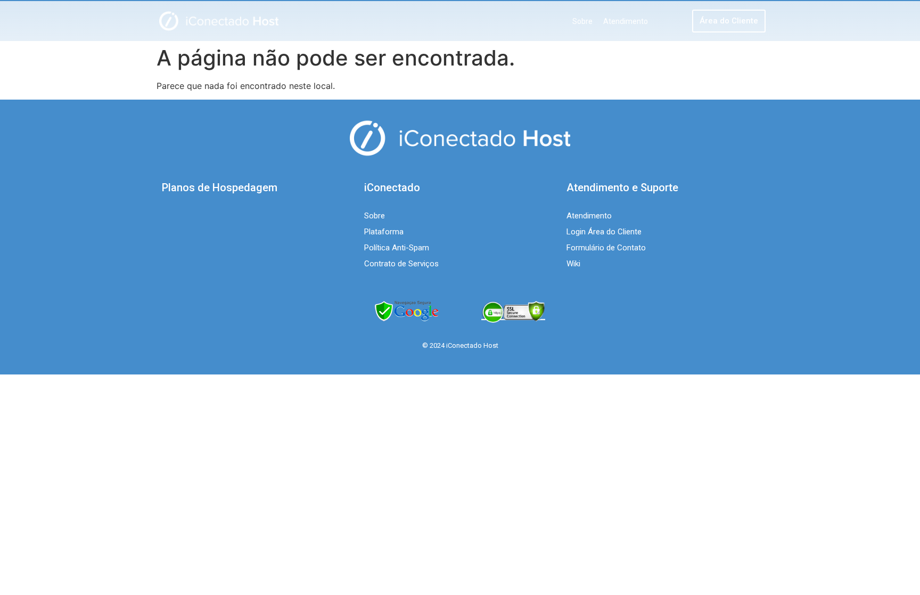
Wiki (573, 263)
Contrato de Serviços (401, 263)
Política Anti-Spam (396, 247)
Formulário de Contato (606, 247)
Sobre (582, 21)
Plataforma (384, 232)
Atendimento (625, 21)
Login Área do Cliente (604, 232)
